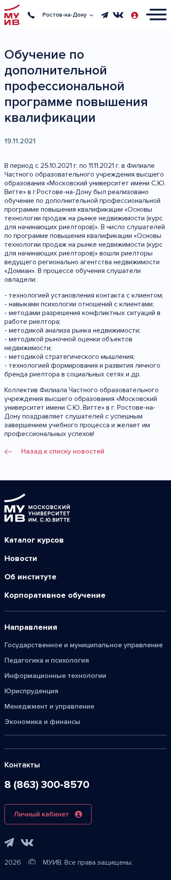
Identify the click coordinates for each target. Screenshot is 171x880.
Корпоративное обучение (55, 595)
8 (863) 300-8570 (46, 784)
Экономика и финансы (42, 721)
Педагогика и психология (46, 660)
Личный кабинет (41, 814)
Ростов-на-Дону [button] (65, 14)
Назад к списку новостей (62, 451)
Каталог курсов (34, 540)
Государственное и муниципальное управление (83, 645)
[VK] (118, 15)
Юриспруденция (31, 691)
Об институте (30, 577)
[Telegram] (104, 15)
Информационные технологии (55, 675)
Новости (20, 558)
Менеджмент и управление (49, 706)
